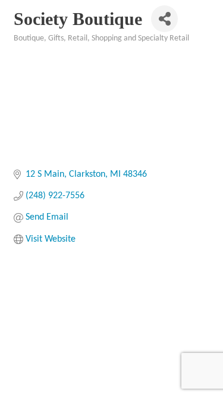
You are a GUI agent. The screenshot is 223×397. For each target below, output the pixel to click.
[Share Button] (164, 18)
